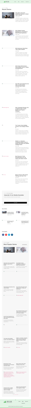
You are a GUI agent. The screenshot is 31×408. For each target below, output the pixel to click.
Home (15, 1)
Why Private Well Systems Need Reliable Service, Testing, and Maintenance (22, 67)
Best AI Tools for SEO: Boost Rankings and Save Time (21, 175)
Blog (18, 1)
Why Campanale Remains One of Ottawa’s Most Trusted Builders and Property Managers (22, 109)
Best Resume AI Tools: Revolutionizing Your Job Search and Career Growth (21, 157)
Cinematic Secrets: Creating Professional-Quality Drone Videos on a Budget (8, 388)
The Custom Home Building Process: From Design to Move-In (22, 126)
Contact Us (27, 1)
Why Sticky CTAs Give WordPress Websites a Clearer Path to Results (22, 14)
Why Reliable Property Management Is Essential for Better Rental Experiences (21, 31)
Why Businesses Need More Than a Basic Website (21, 49)
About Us (22, 1)
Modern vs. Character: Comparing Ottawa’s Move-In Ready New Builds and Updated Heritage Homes (22, 143)
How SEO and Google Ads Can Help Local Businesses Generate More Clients (22, 85)
